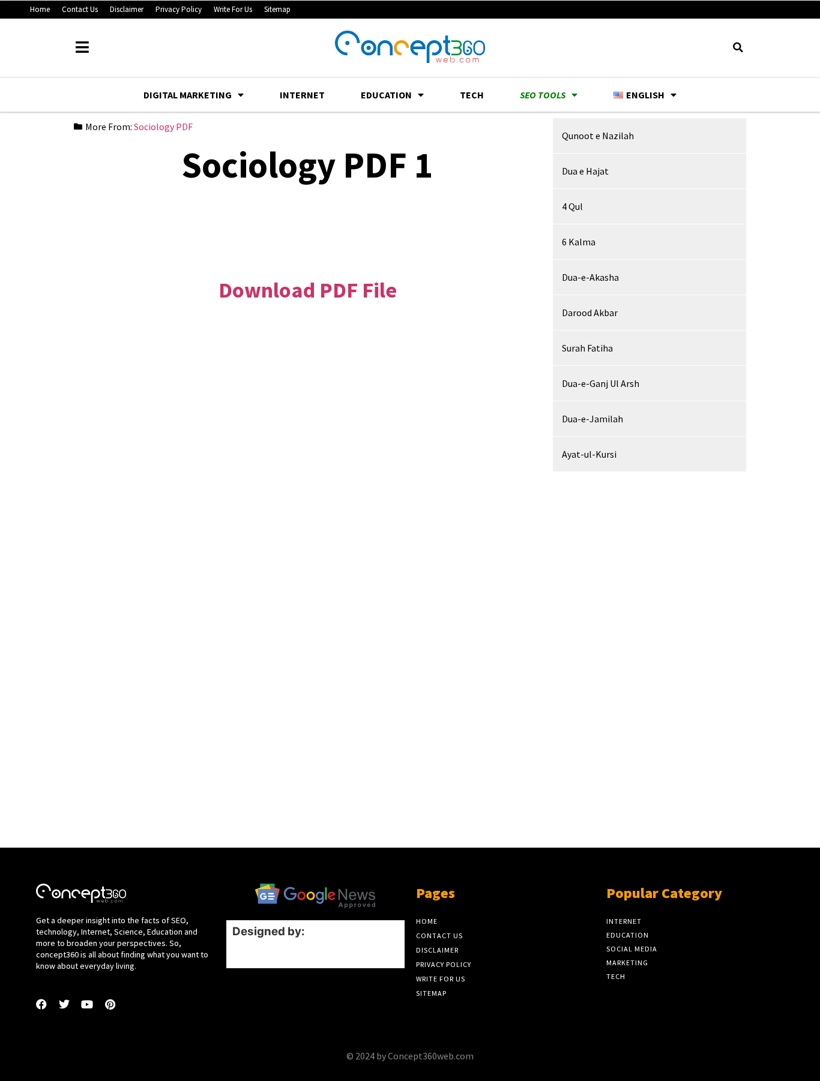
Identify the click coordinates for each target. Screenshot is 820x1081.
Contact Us (80, 9)
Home (40, 9)
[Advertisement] (307, 222)
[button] (738, 47)
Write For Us (233, 9)
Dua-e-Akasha (590, 277)
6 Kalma (578, 242)
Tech (472, 95)
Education (386, 95)
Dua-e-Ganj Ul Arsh (600, 383)
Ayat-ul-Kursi (589, 454)
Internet (302, 95)
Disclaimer (126, 9)
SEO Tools (542, 95)
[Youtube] (87, 1004)
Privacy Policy (178, 9)
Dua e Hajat (585, 171)
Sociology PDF (163, 127)
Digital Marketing (187, 95)
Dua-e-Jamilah (592, 419)
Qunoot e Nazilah (598, 136)
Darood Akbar (590, 313)
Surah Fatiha (587, 348)
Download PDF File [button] (308, 290)
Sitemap (277, 9)
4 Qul (572, 206)
